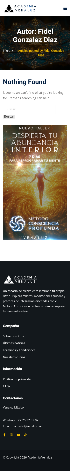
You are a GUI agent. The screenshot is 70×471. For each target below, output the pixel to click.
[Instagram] (11, 434)
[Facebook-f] (4, 434)
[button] (65, 8)
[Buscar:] (29, 109)
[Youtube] (18, 434)
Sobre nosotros (13, 336)
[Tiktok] (25, 434)
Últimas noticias (14, 343)
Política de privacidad (17, 379)
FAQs (6, 386)
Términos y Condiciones (19, 350)
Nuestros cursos (14, 357)
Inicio (6, 50)
